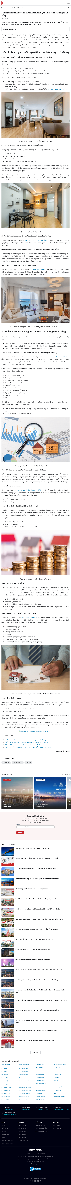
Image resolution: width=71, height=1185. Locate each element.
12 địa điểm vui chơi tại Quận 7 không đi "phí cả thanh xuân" (36, 868)
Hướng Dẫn (6, 762)
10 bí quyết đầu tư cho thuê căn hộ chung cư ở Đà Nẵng (25, 740)
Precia (55, 1100)
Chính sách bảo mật (7, 1140)
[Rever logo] (3, 3)
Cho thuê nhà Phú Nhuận (25, 1090)
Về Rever (3, 1125)
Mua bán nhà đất (5, 1064)
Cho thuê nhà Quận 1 (24, 1068)
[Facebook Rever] (30, 1181)
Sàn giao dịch (5, 1134)
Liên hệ (3, 1137)
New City (56, 1080)
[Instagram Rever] (38, 1181)
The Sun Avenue (57, 1090)
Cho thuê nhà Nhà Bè (24, 1096)
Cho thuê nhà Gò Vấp (24, 1100)
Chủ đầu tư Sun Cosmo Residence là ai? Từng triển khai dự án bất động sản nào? (41, 1021)
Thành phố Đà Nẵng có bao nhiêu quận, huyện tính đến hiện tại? (37, 879)
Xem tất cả (65, 774)
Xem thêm (35, 1052)
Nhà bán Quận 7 (5, 1081)
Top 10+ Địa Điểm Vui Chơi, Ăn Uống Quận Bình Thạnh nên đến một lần (39, 919)
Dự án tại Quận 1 (40, 1064)
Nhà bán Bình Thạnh (6, 1087)
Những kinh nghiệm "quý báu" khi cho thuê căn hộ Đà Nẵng (26, 742)
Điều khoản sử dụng (6, 1143)
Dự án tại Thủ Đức (40, 1090)
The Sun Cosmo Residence (60, 1064)
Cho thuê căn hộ (17, 762)
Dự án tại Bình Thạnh (41, 1084)
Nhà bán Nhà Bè (5, 1100)
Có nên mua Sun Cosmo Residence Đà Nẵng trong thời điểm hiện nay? (39, 970)
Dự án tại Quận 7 (40, 1077)
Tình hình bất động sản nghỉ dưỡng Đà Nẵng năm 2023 (34, 939)
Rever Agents (22, 1137)
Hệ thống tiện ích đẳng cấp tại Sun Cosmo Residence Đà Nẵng (37, 980)
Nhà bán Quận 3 (5, 1074)
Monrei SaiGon (41, 802)
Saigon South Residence (59, 1096)
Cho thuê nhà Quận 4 (24, 1077)
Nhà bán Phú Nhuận (6, 1090)
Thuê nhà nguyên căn (24, 1064)
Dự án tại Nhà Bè (40, 1093)
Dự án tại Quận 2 (40, 1068)
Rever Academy (22, 1134)
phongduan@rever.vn (62, 1109)
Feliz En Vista (57, 1093)
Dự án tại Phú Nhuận (41, 1087)
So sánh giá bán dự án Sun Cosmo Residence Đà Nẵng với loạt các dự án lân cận (41, 991)
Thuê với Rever (22, 1131)
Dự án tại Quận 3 (40, 1071)
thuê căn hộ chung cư (38, 269)
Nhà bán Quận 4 (5, 1077)
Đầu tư (9, 8)
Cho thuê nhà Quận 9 (24, 1084)
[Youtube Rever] (40, 1181)
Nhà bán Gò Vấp (5, 1093)
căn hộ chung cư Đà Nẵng (57, 89)
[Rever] (35, 1150)
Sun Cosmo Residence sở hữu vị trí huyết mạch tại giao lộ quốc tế (37, 1010)
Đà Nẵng (28, 762)
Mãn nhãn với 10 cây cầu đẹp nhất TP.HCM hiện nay (33, 848)
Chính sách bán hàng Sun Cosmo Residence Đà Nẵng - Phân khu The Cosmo (41, 1000)
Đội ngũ (3, 1131)
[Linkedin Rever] (35, 1181)
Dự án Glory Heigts (40, 1096)
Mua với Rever (22, 1128)
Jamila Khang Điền (58, 1087)
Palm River (6, 802)
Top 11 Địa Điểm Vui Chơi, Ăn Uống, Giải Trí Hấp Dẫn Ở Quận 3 (37, 929)
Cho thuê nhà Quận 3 (24, 1074)
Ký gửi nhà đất (22, 1125)
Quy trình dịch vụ (23, 1140)
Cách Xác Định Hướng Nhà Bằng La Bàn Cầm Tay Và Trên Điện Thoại (39, 909)
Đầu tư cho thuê (18, 8)
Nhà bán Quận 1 (5, 1068)
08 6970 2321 (32, 1161)
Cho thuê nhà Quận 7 (24, 1081)
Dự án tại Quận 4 (40, 1074)
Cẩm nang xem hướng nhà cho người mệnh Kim (32, 889)
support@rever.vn (10, 1114)
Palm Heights (57, 1077)
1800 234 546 (8, 1109)
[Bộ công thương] (35, 1169)
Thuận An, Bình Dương (42, 804)
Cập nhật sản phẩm (41, 1128)
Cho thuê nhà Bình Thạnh (25, 1087)
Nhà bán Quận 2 (5, 1071)
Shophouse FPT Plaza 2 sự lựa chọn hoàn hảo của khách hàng (36, 1030)
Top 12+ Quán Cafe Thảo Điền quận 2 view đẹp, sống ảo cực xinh (38, 899)
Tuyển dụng (4, 1128)
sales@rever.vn (43, 1109)
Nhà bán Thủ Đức (5, 1096)
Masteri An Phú (57, 1074)
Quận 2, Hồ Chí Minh (9, 804)
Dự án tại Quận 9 (40, 1080)
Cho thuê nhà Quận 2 (24, 1071)
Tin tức (3, 8)
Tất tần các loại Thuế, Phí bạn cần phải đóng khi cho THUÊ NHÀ (37, 858)
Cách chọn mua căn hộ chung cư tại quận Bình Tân (33, 949)
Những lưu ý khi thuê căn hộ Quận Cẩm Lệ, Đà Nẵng (24, 745)
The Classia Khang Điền (59, 1068)
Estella (55, 1084)
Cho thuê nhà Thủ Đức (24, 1093)
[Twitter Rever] (32, 1181)
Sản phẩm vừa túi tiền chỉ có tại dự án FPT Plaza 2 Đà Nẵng (35, 1040)
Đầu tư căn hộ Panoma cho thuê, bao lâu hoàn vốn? (33, 959)
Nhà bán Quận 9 (5, 1084)
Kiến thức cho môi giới (42, 1131)
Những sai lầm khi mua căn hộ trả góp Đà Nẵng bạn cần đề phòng (29, 747)
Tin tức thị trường (40, 1125)
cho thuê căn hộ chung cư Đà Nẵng (31, 490)
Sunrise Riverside (57, 1071)
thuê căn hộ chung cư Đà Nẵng (35, 240)
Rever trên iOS (56, 1125)
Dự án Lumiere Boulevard (42, 1100)
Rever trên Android (58, 1128)
